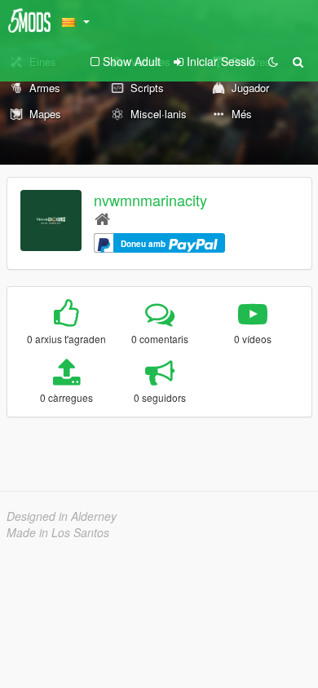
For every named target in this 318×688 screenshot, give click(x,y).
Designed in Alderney (62, 516)
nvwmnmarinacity (150, 199)
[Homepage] (102, 218)
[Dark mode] (273, 61)
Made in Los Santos (58, 532)
